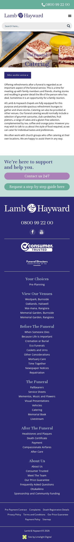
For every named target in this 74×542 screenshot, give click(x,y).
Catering (37, 410)
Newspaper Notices (37, 368)
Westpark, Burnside (37, 299)
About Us (37, 466)
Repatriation (37, 372)
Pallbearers (37, 387)
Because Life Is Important (37, 336)
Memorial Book (37, 414)
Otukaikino (37, 489)
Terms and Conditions (34, 514)
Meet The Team (37, 475)
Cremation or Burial (37, 341)
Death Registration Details (56, 509)
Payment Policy (32, 519)
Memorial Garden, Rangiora (37, 317)
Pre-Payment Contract (16, 509)
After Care (37, 451)
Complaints (35, 509)
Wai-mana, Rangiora (37, 308)
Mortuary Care (37, 359)
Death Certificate (37, 438)
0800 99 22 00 (57, 4)
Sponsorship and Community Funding (37, 493)
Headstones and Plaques (37, 433)
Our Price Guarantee (37, 480)
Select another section (17, 75)
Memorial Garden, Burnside (37, 312)
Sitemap (47, 519)
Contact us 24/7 (37, 176)
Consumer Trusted (37, 471)
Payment (37, 442)
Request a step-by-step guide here (37, 187)
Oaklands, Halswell (37, 303)
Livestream (37, 419)
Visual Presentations (37, 401)
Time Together (37, 363)
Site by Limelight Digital (40, 536)
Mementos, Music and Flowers (37, 396)
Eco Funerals (37, 345)
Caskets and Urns (37, 350)
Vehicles (37, 405)
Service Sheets (37, 392)
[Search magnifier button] (68, 25)
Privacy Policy (14, 514)
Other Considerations (37, 354)
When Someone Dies (37, 332)
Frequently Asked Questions (37, 484)
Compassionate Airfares (37, 447)
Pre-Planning (37, 284)
